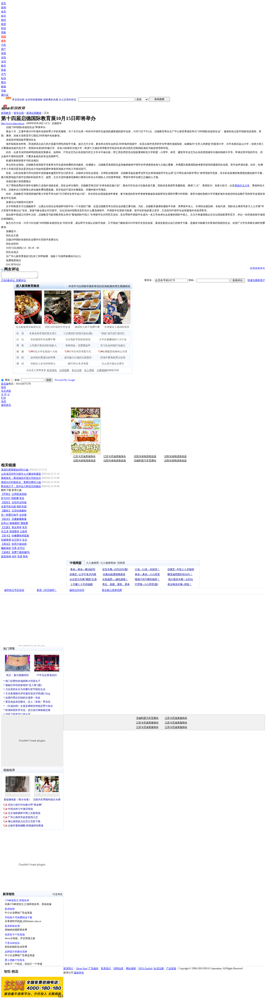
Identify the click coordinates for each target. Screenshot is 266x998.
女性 (3, 57)
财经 (3, 20)
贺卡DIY (6, 498)
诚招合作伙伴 (76, 590)
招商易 (121, 562)
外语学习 (74, 286)
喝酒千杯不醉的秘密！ (147, 579)
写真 (14, 548)
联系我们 (106, 968)
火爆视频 (102, 370)
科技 (3, 28)
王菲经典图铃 (19, 510)
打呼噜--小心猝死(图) (146, 584)
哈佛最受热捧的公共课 (114, 351)
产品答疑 (171, 968)
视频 (3, 36)
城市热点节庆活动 (14, 590)
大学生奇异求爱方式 (80, 351)
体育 (3, 11)
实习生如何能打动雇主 (112, 345)
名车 (24, 527)
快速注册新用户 (256, 280)
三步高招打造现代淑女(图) (77, 333)
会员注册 (159, 968)
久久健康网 (92, 562)
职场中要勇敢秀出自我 (112, 357)
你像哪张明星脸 (20, 535)
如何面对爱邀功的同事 (43, 357)
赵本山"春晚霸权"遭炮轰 (14, 523)
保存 (3, 387)
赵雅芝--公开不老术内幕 (83, 574)
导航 (3, 90)
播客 (3, 40)
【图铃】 (6, 510)
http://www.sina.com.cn (12, 123)
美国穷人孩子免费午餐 (87, 327)
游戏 (3, 53)
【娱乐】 (6, 519)
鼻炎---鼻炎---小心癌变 (147, 574)
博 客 (20, 345)
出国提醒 (64, 370)
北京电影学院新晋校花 (77, 339)
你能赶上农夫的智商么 (43, 363)
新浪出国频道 (33, 112)
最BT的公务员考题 (78, 363)
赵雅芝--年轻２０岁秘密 (180, 569)
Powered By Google (65, 380)
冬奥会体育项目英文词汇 (43, 333)
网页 (7, 380)
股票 (3, 24)
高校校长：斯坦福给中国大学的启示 (21, 478)
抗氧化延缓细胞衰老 (114, 574)
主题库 (23, 531)
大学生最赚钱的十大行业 (113, 339)
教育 (3, 65)
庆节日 (21, 548)
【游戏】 (6, 552)
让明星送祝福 (19, 494)
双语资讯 (52, 370)
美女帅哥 (17, 527)
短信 (3, 78)
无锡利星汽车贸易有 (145, 460)
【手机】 (6, 494)
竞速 (19, 556)
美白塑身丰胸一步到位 (180, 579)
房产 (3, 49)
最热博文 (115, 286)
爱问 (3, 82)
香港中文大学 (242, 185)
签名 (21, 498)
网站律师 (131, 968)
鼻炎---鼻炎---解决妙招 (82, 569)
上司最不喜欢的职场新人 (43, 345)
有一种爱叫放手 (9, 514)
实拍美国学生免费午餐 (43, 339)
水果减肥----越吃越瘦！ (115, 579)
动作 (14, 556)
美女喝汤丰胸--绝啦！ (179, 584)
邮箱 (3, 86)
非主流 (5, 531)
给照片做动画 (19, 543)
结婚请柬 (6, 539)
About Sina (81, 968)
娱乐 (3, 15)
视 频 (20, 351)
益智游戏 (6, 556)
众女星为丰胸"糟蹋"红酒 (83, 579)
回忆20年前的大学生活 (57, 327)
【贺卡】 (6, 535)
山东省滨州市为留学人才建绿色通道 (21, 473)
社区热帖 (104, 286)
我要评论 (13, 280)
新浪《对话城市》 (47, 590)
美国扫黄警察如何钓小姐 (14, 469)
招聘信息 (118, 968)
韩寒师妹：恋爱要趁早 (77, 345)
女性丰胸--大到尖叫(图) (115, 569)
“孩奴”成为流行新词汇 (113, 333)
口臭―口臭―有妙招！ (147, 569)
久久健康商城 (108, 562)
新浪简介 (68, 968)
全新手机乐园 (8, 506)
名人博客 (89, 370)
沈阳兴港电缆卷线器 (145, 456)
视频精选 (125, 286)
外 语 (20, 333)
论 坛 (20, 339)
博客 (3, 32)
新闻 (3, 7)
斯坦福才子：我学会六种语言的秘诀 (21, 486)
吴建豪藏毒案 (19, 519)
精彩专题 (22, 506)
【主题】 (6, 527)
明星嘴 (15, 498)
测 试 (20, 363)
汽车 (3, 44)
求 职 (20, 357)
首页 (3, 3)
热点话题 (77, 370)
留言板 (5, 383)
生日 (24, 539)
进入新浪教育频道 (27, 285)
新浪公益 (17, 490)
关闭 (3, 401)
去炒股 (23, 514)
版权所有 (79, 972)
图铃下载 (6, 490)
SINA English (145, 968)
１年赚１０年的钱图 (81, 584)
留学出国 (19, 112)
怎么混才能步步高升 (113, 363)
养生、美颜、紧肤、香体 (116, 584)
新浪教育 (6, 112)
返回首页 (6, 405)
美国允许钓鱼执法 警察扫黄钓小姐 (21, 482)
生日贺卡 (17, 539)
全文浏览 (6, 390)
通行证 (5, 94)
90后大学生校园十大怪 (44, 351)
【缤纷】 (6, 502)
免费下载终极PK (21, 552)
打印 (3, 397)
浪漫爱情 (14, 531)
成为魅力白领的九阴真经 (78, 357)
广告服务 (94, 968)
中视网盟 (75, 563)
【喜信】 (6, 543)
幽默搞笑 (6, 548)
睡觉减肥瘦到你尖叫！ (179, 574)
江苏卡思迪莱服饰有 (84, 456)
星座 (3, 69)
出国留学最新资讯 (89, 286)
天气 (3, 74)
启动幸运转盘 (19, 502)
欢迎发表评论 (257, 268)
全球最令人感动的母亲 (116, 327)
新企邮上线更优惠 (112, 590)
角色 (25, 556)
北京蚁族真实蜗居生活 (28, 327)
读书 (3, 61)
